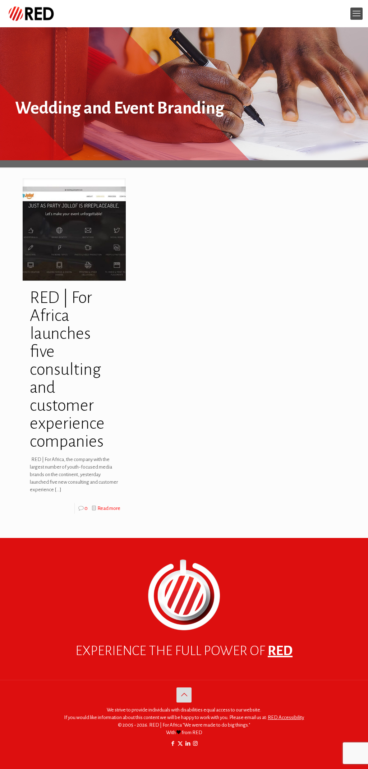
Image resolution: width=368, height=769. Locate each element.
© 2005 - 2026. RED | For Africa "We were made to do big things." (184, 725)
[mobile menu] (356, 14)
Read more (108, 508)
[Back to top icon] (184, 695)
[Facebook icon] (172, 743)
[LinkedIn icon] (187, 743)
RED (280, 651)
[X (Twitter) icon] (180, 743)
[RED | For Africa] (30, 13)
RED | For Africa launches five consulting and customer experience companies (67, 369)
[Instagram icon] (195, 743)
